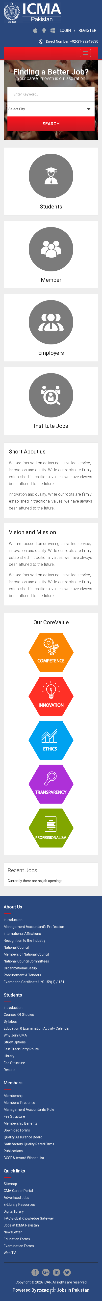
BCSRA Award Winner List (24, 1158)
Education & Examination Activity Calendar (37, 1028)
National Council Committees (26, 961)
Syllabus (10, 1021)
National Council (16, 947)
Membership (14, 1096)
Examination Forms (19, 1246)
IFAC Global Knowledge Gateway (29, 1218)
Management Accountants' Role (29, 1110)
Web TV (10, 1253)
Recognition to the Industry (25, 941)
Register (87, 30)
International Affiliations (22, 934)
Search (51, 123)
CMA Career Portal (18, 1191)
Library (9, 1056)
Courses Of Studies (19, 1015)
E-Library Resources (19, 1205)
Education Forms (17, 1239)
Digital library (14, 1211)
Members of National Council (26, 954)
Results (9, 1070)
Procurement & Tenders (22, 975)
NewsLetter (13, 1232)
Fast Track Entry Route (21, 1049)
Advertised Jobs (16, 1198)
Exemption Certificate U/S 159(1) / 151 (34, 982)
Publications (13, 1151)
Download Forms (17, 1130)
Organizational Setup (20, 968)
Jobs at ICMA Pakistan (21, 1225)
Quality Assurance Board (23, 1137)
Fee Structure (14, 1063)
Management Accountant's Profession (34, 927)
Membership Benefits (20, 1123)
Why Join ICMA (15, 1035)
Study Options (15, 1042)
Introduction (13, 920)
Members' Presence (19, 1103)
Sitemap (10, 1184)
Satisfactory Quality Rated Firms (29, 1144)
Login (65, 30)
